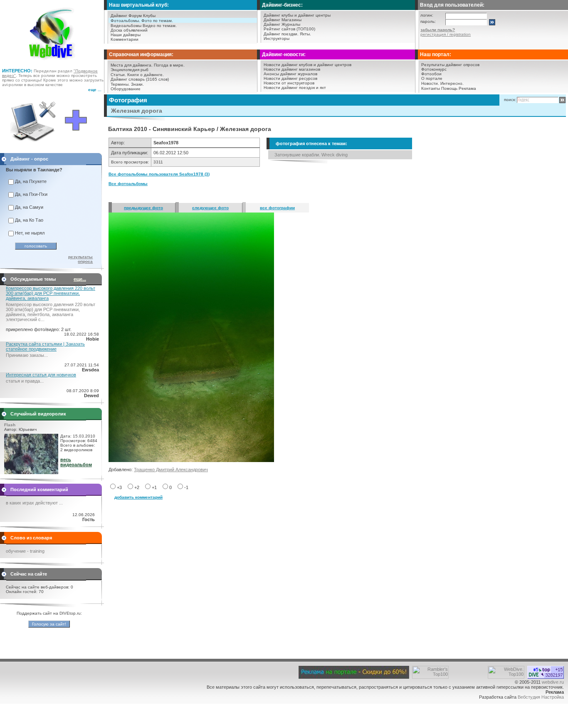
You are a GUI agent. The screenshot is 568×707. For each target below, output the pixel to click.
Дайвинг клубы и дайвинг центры (297, 15)
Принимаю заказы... (27, 355)
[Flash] (31, 472)
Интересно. (452, 83)
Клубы (149, 15)
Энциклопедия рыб (129, 69)
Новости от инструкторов (289, 83)
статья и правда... (25, 380)
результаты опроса (80, 259)
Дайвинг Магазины (282, 19)
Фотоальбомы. (125, 20)
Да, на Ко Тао (29, 220)
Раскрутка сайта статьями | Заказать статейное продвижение (45, 346)
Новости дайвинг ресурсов (290, 78)
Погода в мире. (169, 65)
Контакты (430, 88)
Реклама (467, 88)
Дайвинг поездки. (281, 34)
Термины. (120, 84)
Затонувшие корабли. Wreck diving (311, 154)
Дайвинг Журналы (282, 24)
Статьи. (118, 74)
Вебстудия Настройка (541, 697)
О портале (431, 78)
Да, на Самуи (29, 207)
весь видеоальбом (76, 462)
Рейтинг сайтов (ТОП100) (289, 29)
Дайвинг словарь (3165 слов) (140, 79)
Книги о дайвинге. (145, 74)
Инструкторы (276, 38)
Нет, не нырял (29, 232)
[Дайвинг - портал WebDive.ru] (52, 62)
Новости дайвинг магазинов (292, 69)
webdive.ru (553, 682)
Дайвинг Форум (126, 15)
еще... (80, 279)
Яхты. (305, 34)
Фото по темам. (157, 20)
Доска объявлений (129, 30)
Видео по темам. (160, 25)
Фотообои (431, 74)
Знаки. (137, 84)
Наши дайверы (126, 34)
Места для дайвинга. (132, 65)
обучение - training (25, 551)
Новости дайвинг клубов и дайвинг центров (307, 64)
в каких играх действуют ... (34, 502)
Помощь (449, 88)
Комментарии (124, 39)
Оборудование (126, 89)
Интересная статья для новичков (41, 374)
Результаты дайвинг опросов (450, 64)
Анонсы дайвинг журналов (290, 74)
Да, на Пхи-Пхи (31, 194)
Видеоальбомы (126, 25)
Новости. (430, 83)
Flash (9, 425)
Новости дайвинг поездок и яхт (295, 87)
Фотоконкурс (434, 69)
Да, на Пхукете (31, 181)
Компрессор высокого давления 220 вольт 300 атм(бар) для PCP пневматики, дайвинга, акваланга (50, 293)
